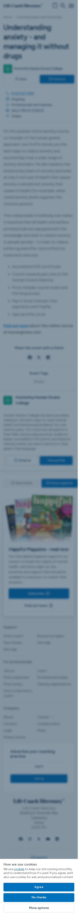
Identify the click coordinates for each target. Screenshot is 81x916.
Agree (38, 887)
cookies (19, 869)
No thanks (39, 897)
